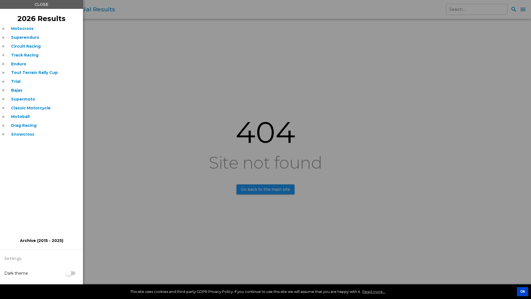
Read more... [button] (373, 291)
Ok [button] (522, 291)
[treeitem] (41, 29)
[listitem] (22, 29)
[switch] (71, 273)
